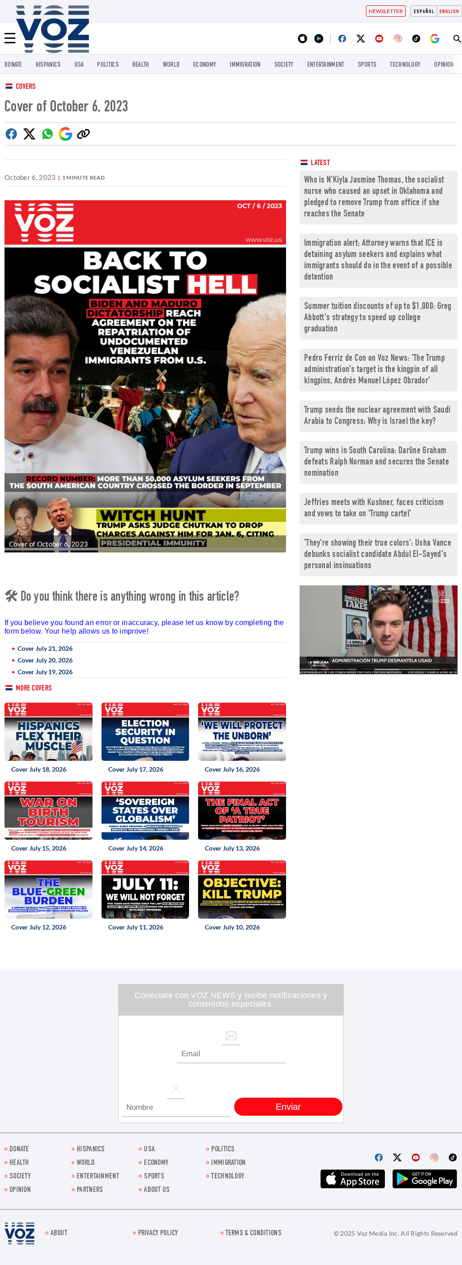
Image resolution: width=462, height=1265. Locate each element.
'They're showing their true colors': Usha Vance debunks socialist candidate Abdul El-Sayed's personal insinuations (377, 555)
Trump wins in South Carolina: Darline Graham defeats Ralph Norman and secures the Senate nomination (376, 462)
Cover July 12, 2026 (38, 927)
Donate (13, 65)
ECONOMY (204, 65)
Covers (26, 87)
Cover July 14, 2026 (135, 848)
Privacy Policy (158, 1233)
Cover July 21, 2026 (45, 648)
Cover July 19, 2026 (45, 672)
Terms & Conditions (254, 1233)
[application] (378, 629)
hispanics (48, 65)
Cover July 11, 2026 (135, 927)
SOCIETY (284, 65)
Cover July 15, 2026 (38, 848)
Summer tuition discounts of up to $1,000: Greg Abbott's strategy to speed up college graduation (378, 318)
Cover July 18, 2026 (38, 769)
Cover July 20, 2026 (45, 660)
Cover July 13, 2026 (232, 848)
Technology (405, 65)
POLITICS (107, 65)
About (59, 1233)
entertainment (325, 65)
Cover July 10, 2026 (232, 927)
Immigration (245, 65)
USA (79, 65)
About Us (157, 1190)
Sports (367, 65)
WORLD (171, 65)
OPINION (443, 65)
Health (140, 65)
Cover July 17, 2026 (135, 769)
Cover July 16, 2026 (232, 769)
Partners (90, 1190)
